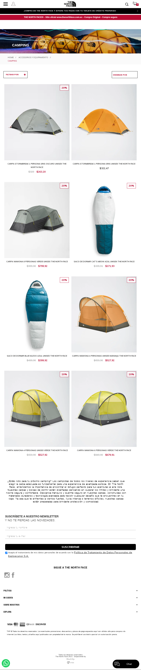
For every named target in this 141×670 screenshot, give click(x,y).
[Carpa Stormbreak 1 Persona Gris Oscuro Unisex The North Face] (37, 130)
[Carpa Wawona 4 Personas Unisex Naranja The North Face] (104, 321)
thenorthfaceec (11, 57)
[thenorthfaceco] (70, 4)
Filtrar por (12, 74)
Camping (12, 61)
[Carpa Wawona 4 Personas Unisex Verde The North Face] (37, 415)
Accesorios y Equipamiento (33, 57)
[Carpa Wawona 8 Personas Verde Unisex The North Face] (37, 226)
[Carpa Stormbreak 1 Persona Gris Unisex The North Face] (104, 128)
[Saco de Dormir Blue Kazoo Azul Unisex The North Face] (37, 321)
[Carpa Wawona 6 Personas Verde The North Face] (104, 415)
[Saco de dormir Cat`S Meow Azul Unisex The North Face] (104, 226)
